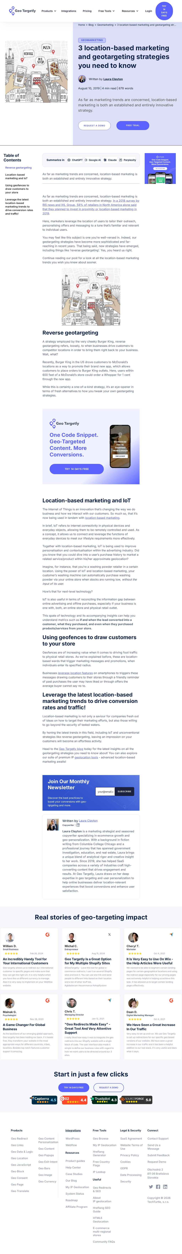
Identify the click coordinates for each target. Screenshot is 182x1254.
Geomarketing (105, 24)
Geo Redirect (19, 1138)
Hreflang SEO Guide (101, 1209)
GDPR (124, 1168)
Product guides (75, 1161)
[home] (23, 11)
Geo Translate (20, 1191)
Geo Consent (19, 1178)
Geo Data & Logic (22, 1151)
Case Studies (74, 1174)
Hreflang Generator (99, 1153)
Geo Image (45, 1175)
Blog (91, 24)
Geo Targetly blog (71, 749)
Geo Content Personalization (48, 1140)
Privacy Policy (129, 1155)
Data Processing (130, 1175)
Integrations (68, 10)
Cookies (125, 1161)
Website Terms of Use (131, 1146)
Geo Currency (47, 1181)
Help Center (73, 1167)
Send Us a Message (154, 1146)
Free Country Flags (101, 1163)
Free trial (133, 125)
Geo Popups (46, 1155)
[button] (47, 11)
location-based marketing (102, 518)
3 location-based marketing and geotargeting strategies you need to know (147, 24)
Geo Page (17, 1184)
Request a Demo (94, 125)
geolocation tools (86, 757)
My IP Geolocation (77, 1187)
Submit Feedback (159, 1155)
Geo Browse (100, 1138)
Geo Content (46, 1148)
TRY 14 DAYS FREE (77, 468)
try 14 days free (164, 11)
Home (81, 24)
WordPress (73, 1138)
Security (125, 1181)
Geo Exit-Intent (47, 1161)
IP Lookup (99, 1172)
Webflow (71, 1145)
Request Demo (157, 1161)
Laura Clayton (113, 79)
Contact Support (158, 1138)
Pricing (87, 10)
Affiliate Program (76, 1206)
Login (148, 10)
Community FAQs (104, 1241)
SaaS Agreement (131, 1138)
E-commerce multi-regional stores (102, 1231)
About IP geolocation (102, 1199)
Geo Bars (44, 1168)
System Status (75, 1193)
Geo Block (17, 1171)
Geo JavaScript (21, 1164)
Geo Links (17, 1145)
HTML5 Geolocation (100, 1219)
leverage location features (75, 673)
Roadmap (72, 1200)
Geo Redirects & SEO (102, 1189)
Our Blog (71, 1180)
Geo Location (19, 1158)
